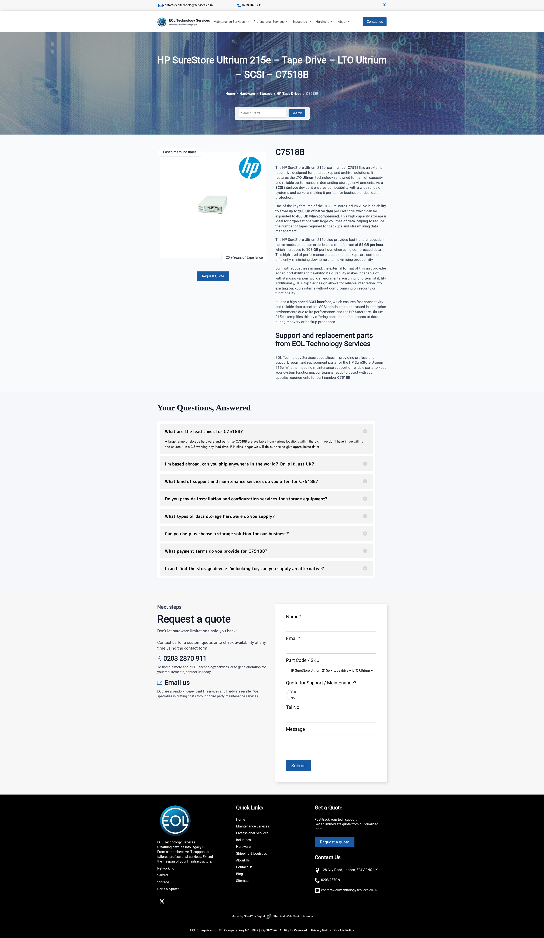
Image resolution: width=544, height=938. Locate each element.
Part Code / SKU (302, 660)
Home (230, 93)
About (342, 22)
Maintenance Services (229, 22)
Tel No (292, 707)
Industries (300, 22)
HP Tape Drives (289, 93)
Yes (293, 692)
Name (293, 616)
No (292, 698)
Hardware (322, 22)
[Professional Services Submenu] (287, 21)
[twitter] (384, 5)
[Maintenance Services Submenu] (248, 21)
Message (295, 729)
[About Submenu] (349, 21)
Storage (265, 93)
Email (293, 638)
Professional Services (269, 22)
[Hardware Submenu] (332, 21)
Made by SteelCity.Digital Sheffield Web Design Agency (272, 916)
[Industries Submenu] (310, 21)
